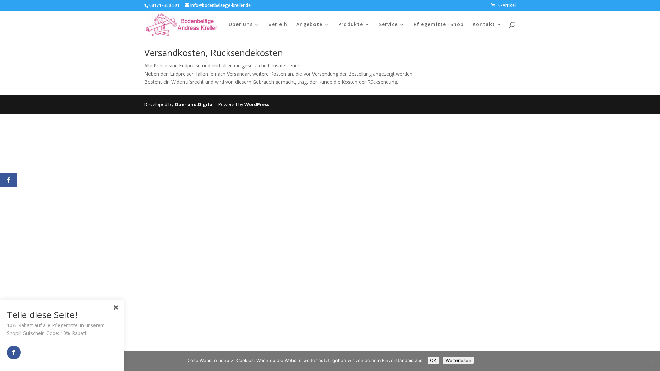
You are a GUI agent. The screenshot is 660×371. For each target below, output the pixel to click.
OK (433, 360)
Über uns (241, 24)
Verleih (277, 24)
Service (388, 24)
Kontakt (484, 24)
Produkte (350, 24)
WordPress (257, 104)
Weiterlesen (458, 360)
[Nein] (651, 361)
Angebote (309, 24)
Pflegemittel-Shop (439, 24)
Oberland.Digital (194, 104)
